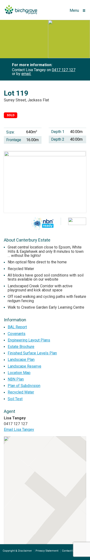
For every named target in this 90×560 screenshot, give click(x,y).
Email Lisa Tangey (19, 429)
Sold (10, 115)
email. (26, 73)
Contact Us (69, 550)
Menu (74, 10)
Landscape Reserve (24, 366)
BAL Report (17, 327)
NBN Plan (16, 379)
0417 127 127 (63, 70)
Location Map (19, 372)
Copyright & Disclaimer (17, 550)
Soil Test (15, 399)
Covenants (16, 333)
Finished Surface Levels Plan (32, 353)
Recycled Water (21, 392)
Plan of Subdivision (24, 385)
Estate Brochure (21, 346)
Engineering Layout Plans (29, 340)
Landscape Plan (21, 359)
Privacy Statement (47, 550)
